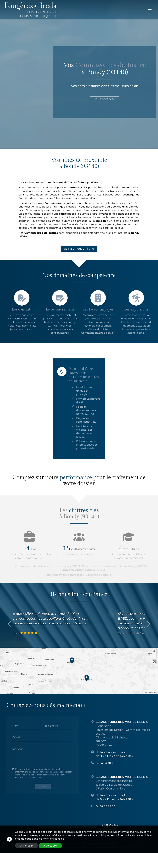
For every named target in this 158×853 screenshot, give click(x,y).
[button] (71, 660)
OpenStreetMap (150, 692)
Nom (15, 725)
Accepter (52, 845)
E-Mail (16, 737)
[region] (79, 671)
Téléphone (51, 725)
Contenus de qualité (98, 574)
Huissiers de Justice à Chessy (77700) (82, 569)
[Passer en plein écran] (154, 662)
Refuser (28, 845)
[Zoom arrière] (154, 656)
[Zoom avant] (154, 651)
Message (17, 748)
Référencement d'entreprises (65, 574)
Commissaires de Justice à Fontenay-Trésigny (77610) (115, 566)
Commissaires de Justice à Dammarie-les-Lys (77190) (47, 566)
